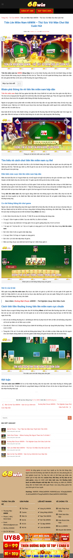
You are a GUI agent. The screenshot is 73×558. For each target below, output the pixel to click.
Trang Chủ (4, 18)
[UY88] (36, 537)
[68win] (36, 4)
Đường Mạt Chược (21, 301)
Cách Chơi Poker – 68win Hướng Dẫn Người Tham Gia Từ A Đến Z (28, 435)
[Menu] (2, 4)
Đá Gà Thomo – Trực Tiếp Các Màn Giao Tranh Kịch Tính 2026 (27, 429)
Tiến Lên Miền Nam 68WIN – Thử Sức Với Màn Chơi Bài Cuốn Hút (28, 448)
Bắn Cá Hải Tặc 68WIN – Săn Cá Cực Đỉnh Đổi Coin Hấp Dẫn (27, 454)
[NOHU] (36, 554)
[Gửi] (70, 418)
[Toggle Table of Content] (18, 83)
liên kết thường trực (51, 400)
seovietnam (45, 31)
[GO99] (36, 546)
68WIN (19, 73)
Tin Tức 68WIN (14, 18)
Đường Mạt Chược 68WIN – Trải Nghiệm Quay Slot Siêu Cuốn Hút (28, 441)
